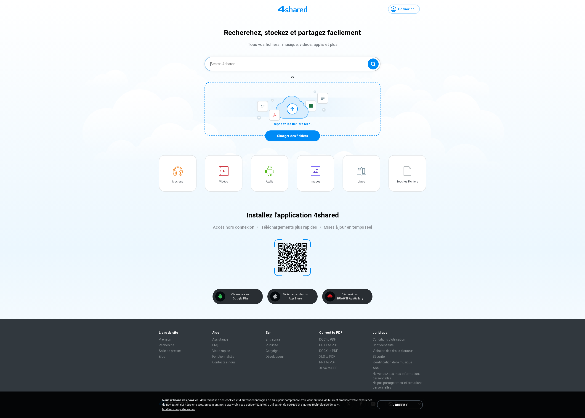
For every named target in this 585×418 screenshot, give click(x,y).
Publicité (272, 345)
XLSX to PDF (328, 368)
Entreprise (273, 339)
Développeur (275, 356)
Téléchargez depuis (295, 296)
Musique (177, 181)
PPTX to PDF (328, 345)
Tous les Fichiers (407, 181)
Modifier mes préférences (178, 409)
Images (315, 181)
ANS (376, 368)
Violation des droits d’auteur (393, 351)
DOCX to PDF (328, 351)
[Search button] (373, 63)
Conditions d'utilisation (389, 339)
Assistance (220, 339)
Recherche (166, 345)
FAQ (215, 345)
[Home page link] (292, 9)
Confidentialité (383, 345)
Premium (165, 339)
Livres (361, 181)
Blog (162, 356)
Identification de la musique (392, 362)
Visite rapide (221, 351)
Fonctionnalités (223, 356)
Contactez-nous (224, 362)
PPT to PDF (327, 362)
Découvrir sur (350, 296)
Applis (269, 181)
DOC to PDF (327, 339)
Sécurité (379, 356)
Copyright (273, 351)
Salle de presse (170, 351)
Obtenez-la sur (240, 296)
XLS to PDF (327, 356)
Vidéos (223, 181)
